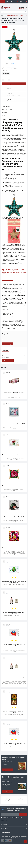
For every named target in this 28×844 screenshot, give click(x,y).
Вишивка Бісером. (10, 260)
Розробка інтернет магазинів (6, 836)
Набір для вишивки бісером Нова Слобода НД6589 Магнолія (14, 393)
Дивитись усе (8, 770)
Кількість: (4, 78)
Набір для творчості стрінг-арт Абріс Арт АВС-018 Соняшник (14, 712)
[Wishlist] (21, 63)
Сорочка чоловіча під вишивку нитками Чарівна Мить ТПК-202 (14, 613)
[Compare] (25, 63)
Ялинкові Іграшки (18, 186)
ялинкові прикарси (6, 272)
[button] (11, 1)
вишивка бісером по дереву (19, 182)
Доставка (9, 93)
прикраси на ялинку (15, 272)
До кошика (14, 84)
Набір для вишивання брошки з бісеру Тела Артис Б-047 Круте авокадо (14, 582)
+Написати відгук (7, 344)
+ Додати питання (7, 361)
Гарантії (9, 99)
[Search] (25, 12)
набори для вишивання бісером (9, 270)
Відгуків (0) (4, 112)
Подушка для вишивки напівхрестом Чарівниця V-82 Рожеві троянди (14, 486)
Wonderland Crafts (11, 67)
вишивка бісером (7, 269)
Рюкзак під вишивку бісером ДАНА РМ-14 (14, 516)
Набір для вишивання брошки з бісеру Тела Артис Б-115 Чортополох (14, 455)
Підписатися (22, 814)
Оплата (9, 88)
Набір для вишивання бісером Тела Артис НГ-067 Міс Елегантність (14, 424)
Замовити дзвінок (22, 8)
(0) (13, 63)
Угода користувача (10, 817)
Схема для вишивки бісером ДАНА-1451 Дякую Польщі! (14, 645)
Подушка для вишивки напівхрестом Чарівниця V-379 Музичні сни (14, 548)
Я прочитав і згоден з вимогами (12, 817)
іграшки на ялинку (21, 270)
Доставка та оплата (7, 109)
